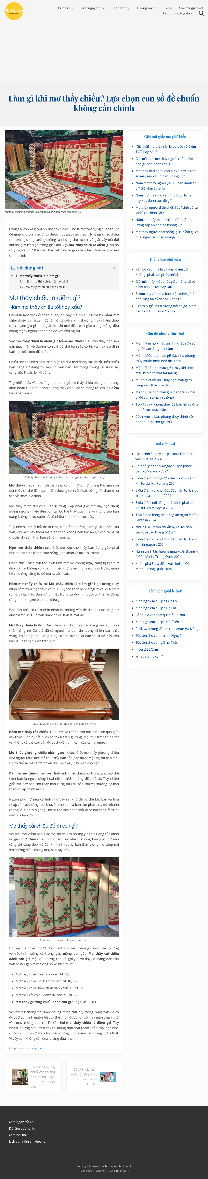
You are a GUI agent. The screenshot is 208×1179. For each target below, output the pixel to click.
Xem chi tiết (104, 1150)
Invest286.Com (146, 649)
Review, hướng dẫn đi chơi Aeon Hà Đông (166, 628)
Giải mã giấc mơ (34, 1048)
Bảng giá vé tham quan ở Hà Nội (160, 615)
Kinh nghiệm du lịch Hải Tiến (157, 621)
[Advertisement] (104, 51)
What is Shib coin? (149, 656)
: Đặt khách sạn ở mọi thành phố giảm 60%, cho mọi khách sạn (131, 1135)
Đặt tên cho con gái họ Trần (156, 642)
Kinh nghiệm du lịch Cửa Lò (156, 601)
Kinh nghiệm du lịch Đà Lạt (155, 608)
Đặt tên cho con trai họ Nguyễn (159, 635)
